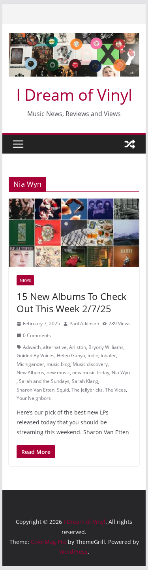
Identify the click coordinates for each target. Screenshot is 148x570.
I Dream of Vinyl (74, 94)
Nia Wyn (121, 372)
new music (58, 372)
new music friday (90, 372)
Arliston (77, 347)
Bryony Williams (106, 347)
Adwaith (32, 347)
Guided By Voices (35, 355)
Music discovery (90, 364)
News (25, 280)
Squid (63, 389)
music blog (58, 364)
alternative (55, 347)
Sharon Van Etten (35, 389)
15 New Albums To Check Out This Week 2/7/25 (72, 302)
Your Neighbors (34, 398)
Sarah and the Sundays (44, 381)
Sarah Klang (85, 381)
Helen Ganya (71, 355)
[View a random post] (129, 144)
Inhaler (108, 355)
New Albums (30, 372)
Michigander (30, 364)
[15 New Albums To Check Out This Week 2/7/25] (74, 233)
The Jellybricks (87, 389)
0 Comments (37, 335)
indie (93, 355)
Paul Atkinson (84, 323)
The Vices (115, 389)
